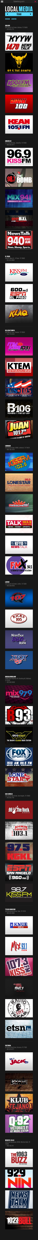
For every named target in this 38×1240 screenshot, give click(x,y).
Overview (7, 19)
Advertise (13, 19)
